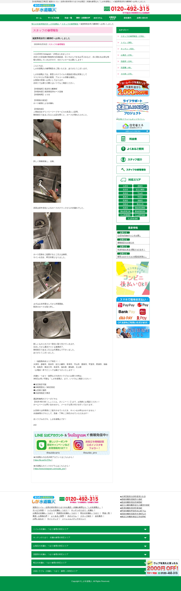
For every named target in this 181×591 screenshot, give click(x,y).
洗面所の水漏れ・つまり (67, 513)
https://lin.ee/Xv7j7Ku (42, 460)
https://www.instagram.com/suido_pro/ (49, 469)
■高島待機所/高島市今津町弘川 (133, 514)
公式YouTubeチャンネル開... (129, 236)
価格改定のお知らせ (125, 243)
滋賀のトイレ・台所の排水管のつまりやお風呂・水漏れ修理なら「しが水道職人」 (67, 507)
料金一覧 (106, 513)
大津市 (125, 186)
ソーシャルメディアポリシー (74, 519)
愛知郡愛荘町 (140, 211)
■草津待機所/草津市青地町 (131, 508)
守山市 (140, 193)
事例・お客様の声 (40, 516)
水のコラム (72, 516)
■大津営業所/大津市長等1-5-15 (133, 497)
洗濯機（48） (126, 68)
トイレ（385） (127, 43)
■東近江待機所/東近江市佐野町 (133, 517)
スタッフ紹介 (85, 516)
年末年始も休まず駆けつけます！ (131, 250)
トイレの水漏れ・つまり (57, 510)
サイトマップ (52, 519)
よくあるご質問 (57, 516)
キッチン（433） (128, 49)
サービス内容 (38, 510)
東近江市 (140, 204)
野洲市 (125, 200)
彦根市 (140, 186)
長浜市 (125, 189)
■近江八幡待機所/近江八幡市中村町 (135, 505)
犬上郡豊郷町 (125, 215)
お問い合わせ (38, 519)
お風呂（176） (127, 55)
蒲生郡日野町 (140, 208)
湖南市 (140, 200)
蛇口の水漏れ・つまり (89, 513)
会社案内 (98, 516)
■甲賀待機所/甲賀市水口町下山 (133, 511)
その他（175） (127, 74)
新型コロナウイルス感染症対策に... (132, 257)
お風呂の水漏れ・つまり (43, 513)
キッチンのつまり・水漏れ (82, 510)
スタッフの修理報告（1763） (133, 36)
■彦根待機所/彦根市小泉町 (131, 499)
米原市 (125, 208)
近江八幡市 (140, 189)
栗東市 (125, 197)
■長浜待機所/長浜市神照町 (131, 502)
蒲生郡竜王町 (125, 211)
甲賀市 (140, 197)
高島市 (125, 204)
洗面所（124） (127, 61)
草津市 (125, 193)
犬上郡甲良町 (140, 215)
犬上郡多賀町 (133, 218)
